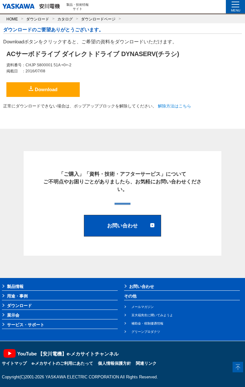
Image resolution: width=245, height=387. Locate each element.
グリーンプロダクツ (145, 331)
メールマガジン (142, 307)
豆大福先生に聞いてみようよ (152, 315)
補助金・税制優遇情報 (147, 323)
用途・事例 (17, 296)
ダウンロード (37, 19)
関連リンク (146, 363)
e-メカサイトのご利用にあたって (62, 363)
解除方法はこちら (174, 106)
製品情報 (15, 286)
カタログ (65, 19)
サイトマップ (14, 363)
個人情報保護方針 (114, 363)
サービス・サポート (25, 324)
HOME (12, 19)
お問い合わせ (141, 286)
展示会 (13, 315)
